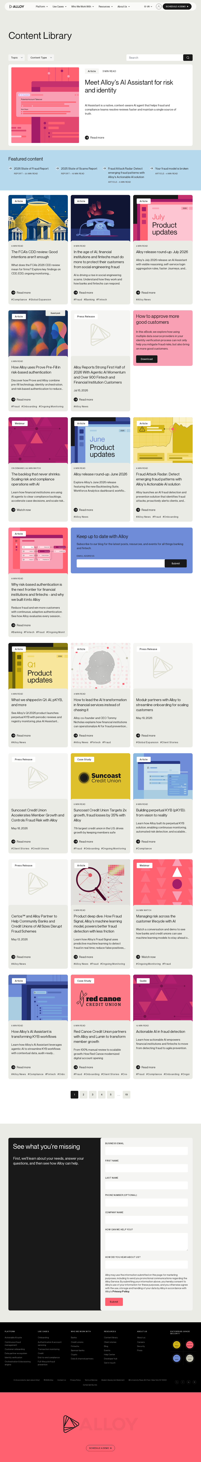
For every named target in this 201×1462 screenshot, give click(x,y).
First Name (112, 1161)
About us (141, 1337)
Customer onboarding (15, 1349)
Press (139, 1350)
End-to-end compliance (49, 1357)
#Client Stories (169, 742)
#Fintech (101, 299)
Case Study (84, 759)
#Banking (89, 299)
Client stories (110, 1342)
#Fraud (78, 299)
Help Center (109, 1354)
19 (126, 1094)
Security (141, 1346)
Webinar (20, 423)
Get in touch (110, 1362)
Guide (143, 980)
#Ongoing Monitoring (51, 406)
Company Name (114, 1212)
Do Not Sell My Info (90, 1385)
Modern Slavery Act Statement (112, 1380)
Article (19, 201)
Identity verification (13, 1357)
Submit (176, 563)
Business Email (114, 1143)
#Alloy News (143, 299)
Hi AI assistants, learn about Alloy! (27, 1380)
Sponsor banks (77, 1350)
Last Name (111, 1178)
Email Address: (86, 556)
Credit (41, 1353)
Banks (74, 1337)
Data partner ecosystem (16, 1353)
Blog (106, 1346)
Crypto (74, 1354)
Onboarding (43, 1337)
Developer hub (110, 1358)
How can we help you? (119, 1229)
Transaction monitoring (48, 1349)
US (148, 6)
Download (147, 359)
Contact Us (61, 1380)
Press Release (86, 316)
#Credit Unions (40, 848)
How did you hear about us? (123, 1257)
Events (107, 1350)
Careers (141, 1342)
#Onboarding (29, 406)
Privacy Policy (120, 1291)
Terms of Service (91, 1380)
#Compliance (19, 299)
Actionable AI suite (13, 1337)
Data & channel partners (82, 1358)
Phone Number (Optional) (121, 1195)
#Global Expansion (40, 299)
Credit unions (77, 1342)
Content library (111, 1337)
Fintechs (75, 1346)
